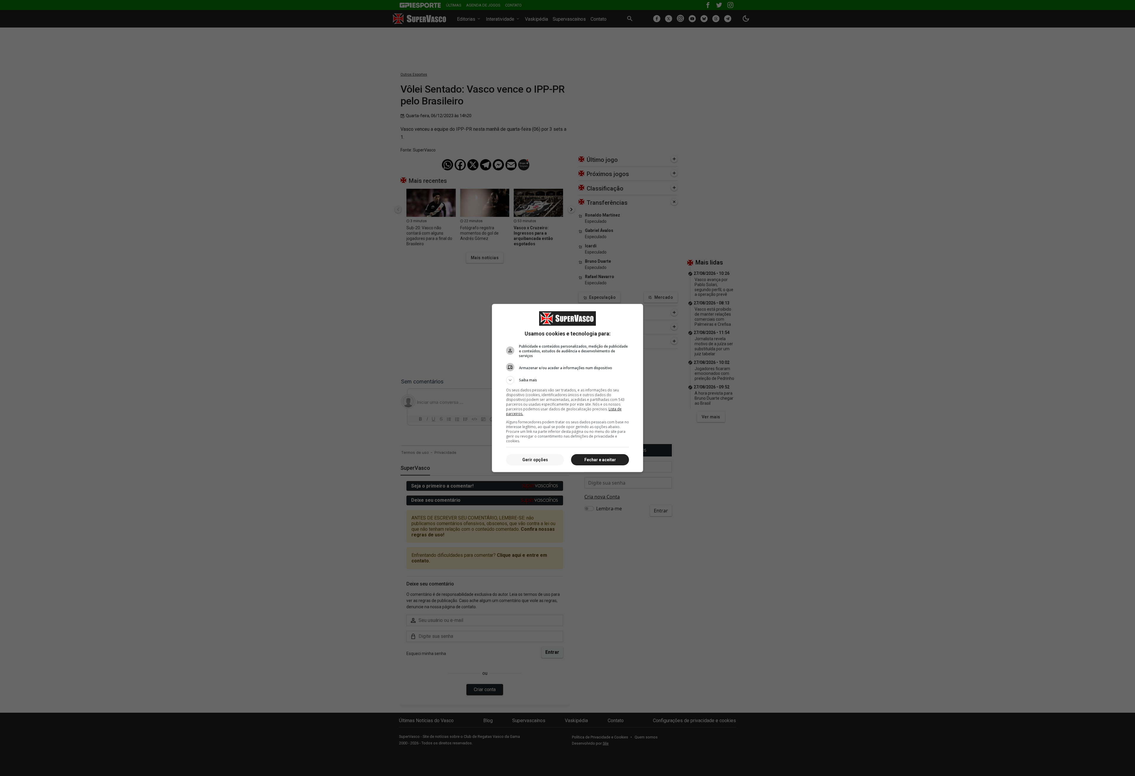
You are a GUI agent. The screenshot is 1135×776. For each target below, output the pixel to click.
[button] (567, 380)
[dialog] (567, 388)
